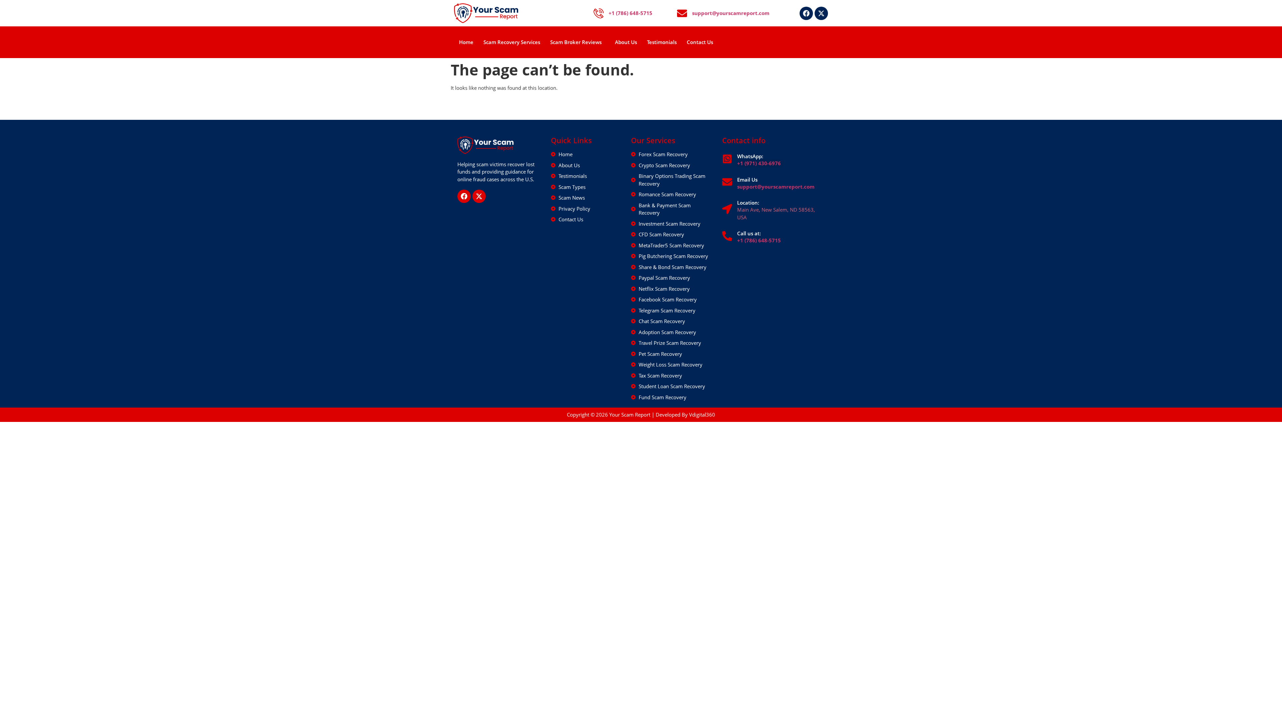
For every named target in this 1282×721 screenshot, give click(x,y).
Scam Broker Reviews (576, 42)
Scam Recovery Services (511, 42)
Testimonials (662, 42)
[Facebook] (806, 13)
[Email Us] (727, 182)
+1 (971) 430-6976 (759, 163)
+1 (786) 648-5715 (759, 240)
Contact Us (700, 42)
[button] (577, 42)
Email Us (747, 179)
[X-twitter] (821, 13)
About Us (626, 42)
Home (466, 42)
